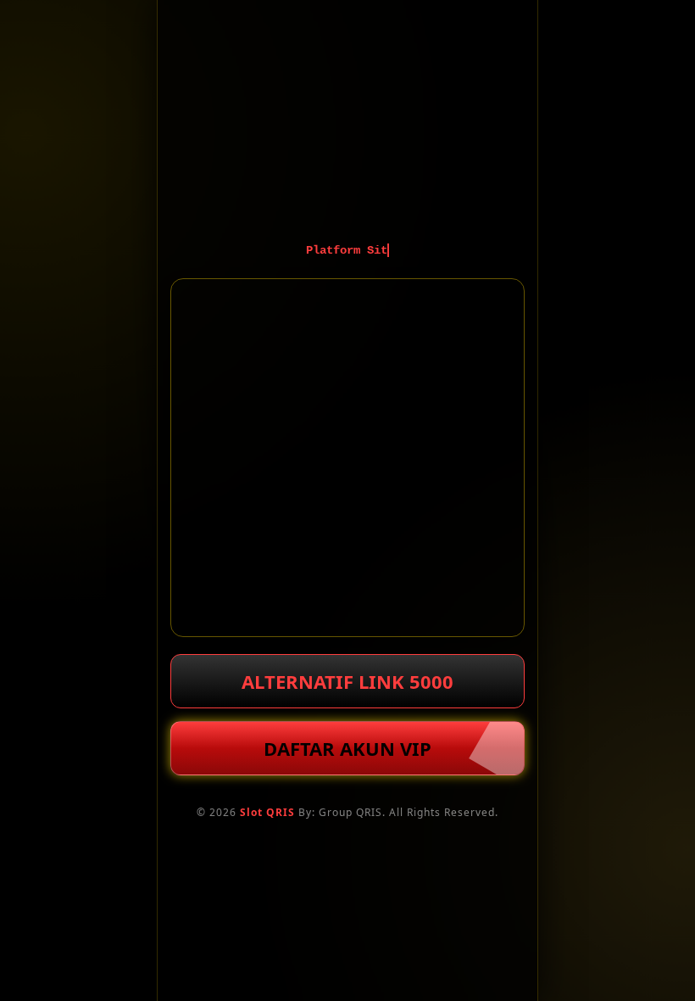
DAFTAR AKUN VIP (347, 748)
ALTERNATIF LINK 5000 (347, 681)
